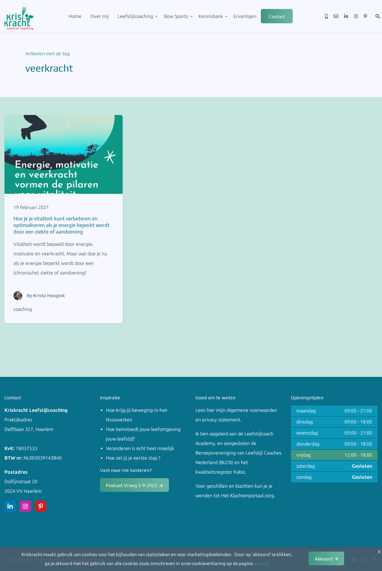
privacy (261, 563)
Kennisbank (210, 16)
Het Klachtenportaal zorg (247, 495)
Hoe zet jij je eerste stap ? (133, 458)
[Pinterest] (365, 16)
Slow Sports (176, 16)
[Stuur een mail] (336, 16)
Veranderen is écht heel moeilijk (140, 448)
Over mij (99, 16)
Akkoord (323, 558)
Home (75, 16)
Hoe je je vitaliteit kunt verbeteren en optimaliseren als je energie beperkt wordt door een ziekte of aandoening (61, 225)
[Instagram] (356, 16)
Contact (277, 16)
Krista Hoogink (49, 295)
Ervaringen (244, 16)
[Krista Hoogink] (17, 295)
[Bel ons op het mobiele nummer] (326, 16)
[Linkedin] (346, 16)
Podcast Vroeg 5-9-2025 (131, 485)
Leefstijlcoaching (135, 16)
